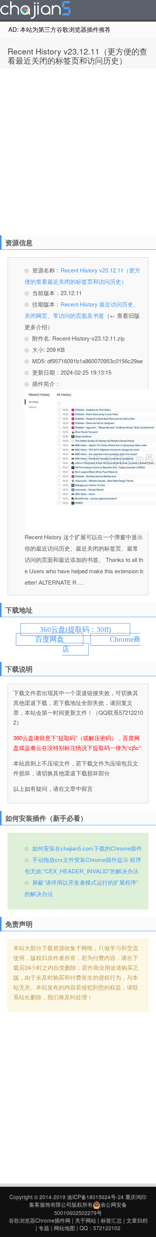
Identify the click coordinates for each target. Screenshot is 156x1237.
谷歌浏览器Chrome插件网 (39, 1220)
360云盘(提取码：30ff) (75, 629)
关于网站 (85, 1220)
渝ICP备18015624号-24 (95, 1197)
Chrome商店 (101, 644)
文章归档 (137, 1220)
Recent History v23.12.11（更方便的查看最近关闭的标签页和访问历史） (77, 55)
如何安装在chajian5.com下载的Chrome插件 (87, 848)
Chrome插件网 (35, 11)
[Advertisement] (78, 150)
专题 (44, 1228)
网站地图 (64, 1228)
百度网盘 (49, 639)
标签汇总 (111, 1220)
